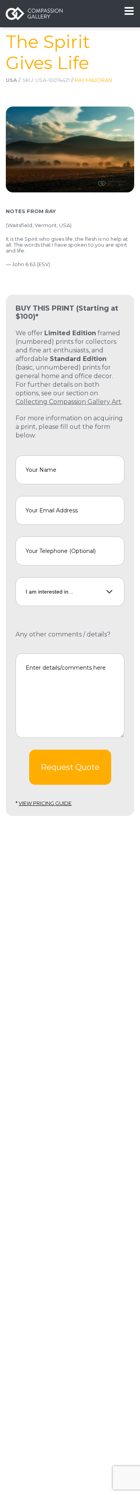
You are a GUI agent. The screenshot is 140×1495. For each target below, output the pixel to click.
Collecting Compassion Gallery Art (68, 401)
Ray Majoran (93, 80)
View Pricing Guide (45, 803)
